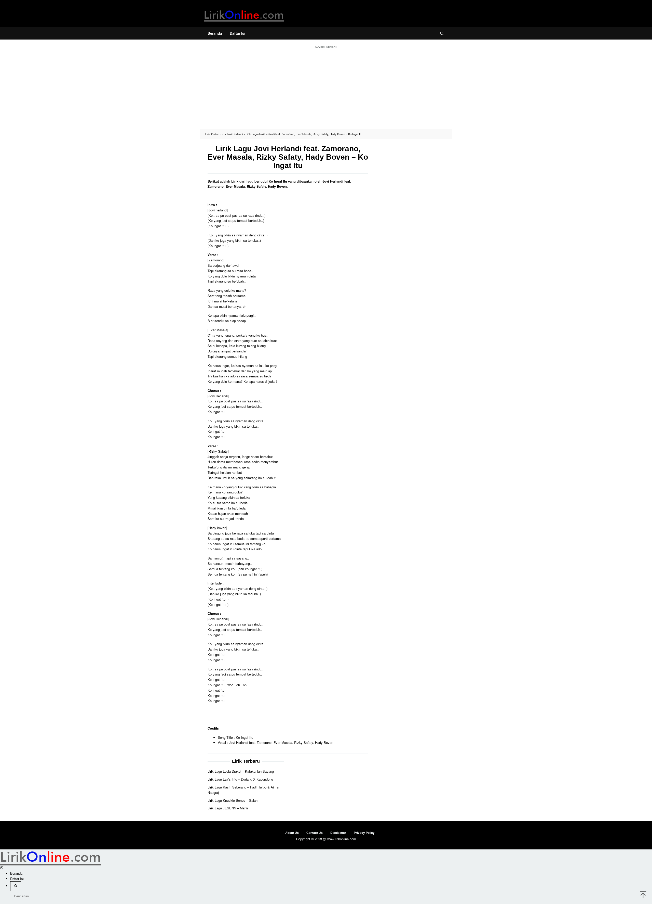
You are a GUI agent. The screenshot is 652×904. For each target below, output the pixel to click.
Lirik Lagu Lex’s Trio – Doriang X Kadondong (240, 779)
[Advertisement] (326, 88)
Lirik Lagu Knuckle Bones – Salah (232, 800)
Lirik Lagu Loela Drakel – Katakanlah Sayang (241, 771)
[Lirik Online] (244, 14)
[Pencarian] (442, 33)
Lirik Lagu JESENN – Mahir (228, 808)
